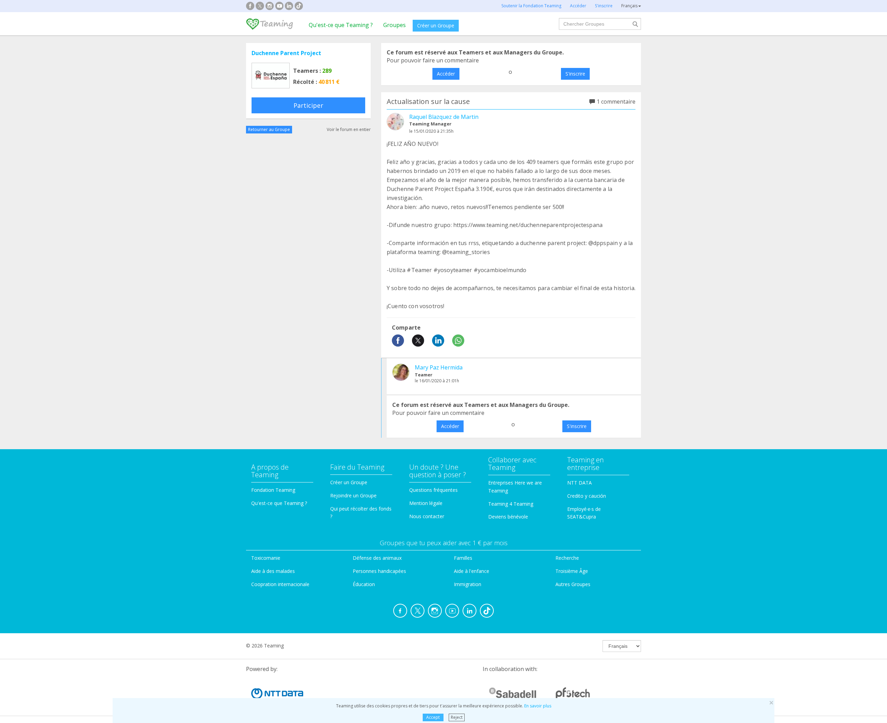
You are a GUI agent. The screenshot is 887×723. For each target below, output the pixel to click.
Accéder (446, 73)
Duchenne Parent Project (286, 53)
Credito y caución (586, 496)
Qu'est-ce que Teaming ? (341, 25)
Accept (433, 717)
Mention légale (425, 503)
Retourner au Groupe (269, 129)
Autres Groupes (572, 584)
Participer (308, 105)
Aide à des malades (273, 571)
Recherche (567, 558)
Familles (463, 558)
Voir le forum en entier (349, 129)
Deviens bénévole (508, 516)
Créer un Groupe (435, 25)
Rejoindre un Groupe (353, 495)
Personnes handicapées (379, 571)
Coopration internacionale (280, 584)
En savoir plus (537, 706)
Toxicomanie (265, 558)
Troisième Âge (571, 571)
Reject (457, 717)
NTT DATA (579, 482)
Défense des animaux (377, 558)
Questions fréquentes (433, 490)
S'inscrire (575, 73)
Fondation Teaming (273, 490)
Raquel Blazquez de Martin (443, 117)
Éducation (364, 584)
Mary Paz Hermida (439, 367)
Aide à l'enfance (471, 571)
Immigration (467, 584)
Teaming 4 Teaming (510, 503)
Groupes (394, 25)
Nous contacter (426, 516)
